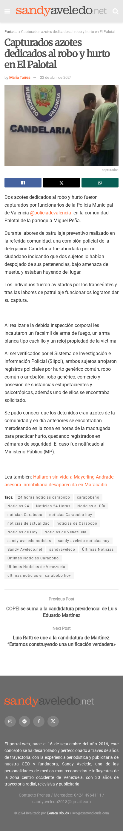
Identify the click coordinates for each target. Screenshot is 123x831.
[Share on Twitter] (61, 182)
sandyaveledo (62, 549)
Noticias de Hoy (22, 532)
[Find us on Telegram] (24, 721)
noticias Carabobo (24, 515)
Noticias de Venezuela (65, 532)
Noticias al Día (91, 506)
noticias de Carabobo (77, 523)
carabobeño (88, 497)
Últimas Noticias (98, 549)
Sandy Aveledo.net (24, 549)
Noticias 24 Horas (53, 506)
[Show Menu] (7, 11)
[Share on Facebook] (22, 182)
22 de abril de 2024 (56, 77)
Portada (11, 32)
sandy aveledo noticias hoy (84, 541)
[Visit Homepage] (61, 11)
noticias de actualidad (28, 523)
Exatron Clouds (58, 813)
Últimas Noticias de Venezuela (36, 567)
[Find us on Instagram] (10, 721)
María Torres (19, 77)
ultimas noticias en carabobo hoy (39, 575)
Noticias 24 (18, 506)
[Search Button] (116, 11)
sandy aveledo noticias (29, 541)
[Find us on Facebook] (38, 721)
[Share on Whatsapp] (100, 182)
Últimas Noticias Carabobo (33, 558)
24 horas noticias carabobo (44, 497)
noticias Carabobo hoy (70, 515)
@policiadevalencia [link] (51, 213)
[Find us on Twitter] (53, 721)
